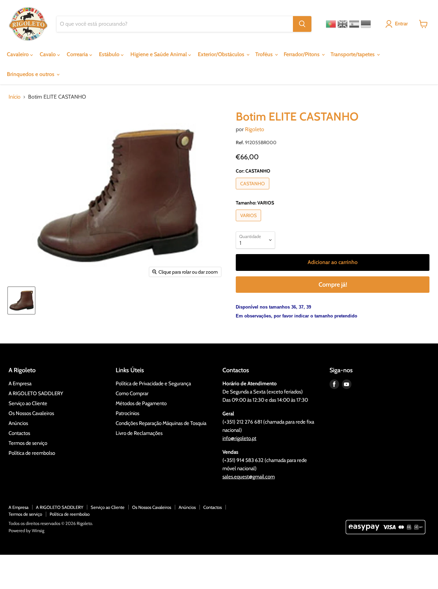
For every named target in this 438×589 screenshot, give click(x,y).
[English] (342, 24)
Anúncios (18, 423)
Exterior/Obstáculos (222, 54)
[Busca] (302, 24)
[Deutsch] (366, 24)
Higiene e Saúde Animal (159, 54)
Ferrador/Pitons (302, 54)
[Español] (354, 24)
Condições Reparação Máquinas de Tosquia (161, 423)
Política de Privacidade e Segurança (153, 383)
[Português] (331, 24)
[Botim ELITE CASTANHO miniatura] (21, 300)
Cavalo (48, 54)
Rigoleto (254, 129)
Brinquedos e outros (31, 74)
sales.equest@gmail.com (248, 477)
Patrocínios (127, 413)
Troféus (264, 54)
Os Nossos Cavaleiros (31, 413)
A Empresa (20, 383)
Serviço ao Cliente (28, 403)
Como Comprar (132, 393)
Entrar (401, 24)
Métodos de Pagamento (141, 403)
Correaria (78, 54)
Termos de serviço (28, 443)
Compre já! (333, 284)
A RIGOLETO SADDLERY (36, 393)
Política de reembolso (32, 453)
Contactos (19, 433)
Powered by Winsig (26, 530)
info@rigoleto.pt (239, 438)
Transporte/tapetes (353, 54)
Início (15, 97)
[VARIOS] (249, 223)
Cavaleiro (18, 54)
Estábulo (110, 54)
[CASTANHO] (253, 191)
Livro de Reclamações (139, 433)
